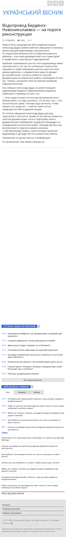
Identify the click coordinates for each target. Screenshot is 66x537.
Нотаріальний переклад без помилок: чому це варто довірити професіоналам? (36, 400)
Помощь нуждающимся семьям (23, 373)
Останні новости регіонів (19, 326)
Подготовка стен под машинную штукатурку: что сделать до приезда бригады (33, 438)
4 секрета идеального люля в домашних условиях (31, 340)
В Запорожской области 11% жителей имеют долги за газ (35, 361)
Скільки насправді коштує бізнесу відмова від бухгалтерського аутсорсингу (36, 428)
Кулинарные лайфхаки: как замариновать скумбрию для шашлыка (35, 334)
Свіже (5, 432)
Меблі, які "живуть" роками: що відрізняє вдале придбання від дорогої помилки (36, 414)
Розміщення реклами (11, 509)
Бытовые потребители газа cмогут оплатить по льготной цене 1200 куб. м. (35, 356)
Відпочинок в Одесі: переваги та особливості (29, 345)
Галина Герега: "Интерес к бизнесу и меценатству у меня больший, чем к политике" (35, 367)
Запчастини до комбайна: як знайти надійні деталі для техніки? (31, 462)
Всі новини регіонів (33, 380)
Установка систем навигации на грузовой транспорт (33, 350)
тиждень (22, 392)
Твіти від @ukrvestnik (13, 493)
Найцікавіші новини (16, 386)
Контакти (6, 505)
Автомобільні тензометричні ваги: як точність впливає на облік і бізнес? (34, 421)
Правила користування (11, 513)
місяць (37, 392)
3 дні (8, 392)
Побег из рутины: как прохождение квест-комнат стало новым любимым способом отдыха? (36, 407)
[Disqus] (33, 189)
